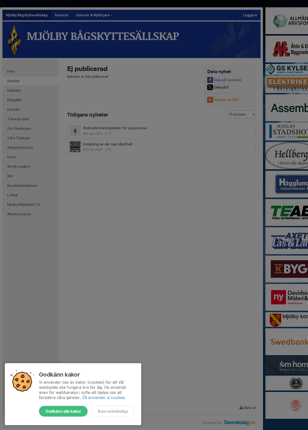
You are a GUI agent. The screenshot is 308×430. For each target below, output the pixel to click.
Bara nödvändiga (113, 411)
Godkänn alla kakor (63, 411)
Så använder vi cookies (103, 397)
